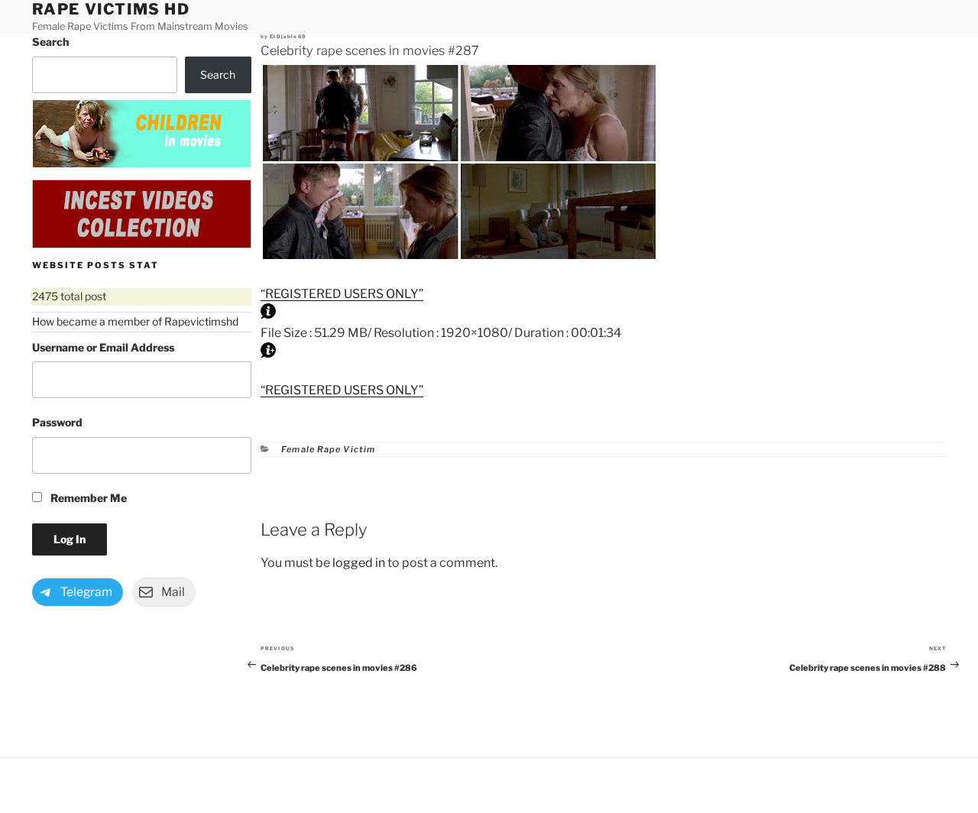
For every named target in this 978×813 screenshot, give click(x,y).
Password (57, 422)
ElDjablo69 (288, 37)
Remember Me (87, 497)
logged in (358, 562)
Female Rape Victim (328, 449)
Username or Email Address (103, 347)
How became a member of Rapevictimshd (135, 321)
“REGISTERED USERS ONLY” (342, 294)
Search (50, 41)
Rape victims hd (111, 9)
